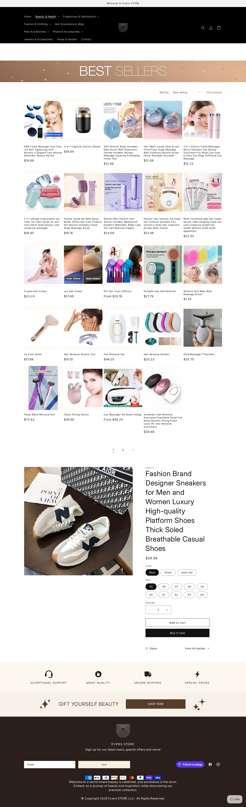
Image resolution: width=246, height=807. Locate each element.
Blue (152, 572)
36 (164, 586)
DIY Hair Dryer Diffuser (118, 291)
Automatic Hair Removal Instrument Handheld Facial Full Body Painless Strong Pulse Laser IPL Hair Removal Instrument (163, 420)
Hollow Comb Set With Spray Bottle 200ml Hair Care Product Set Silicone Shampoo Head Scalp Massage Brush (83, 223)
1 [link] (113, 449)
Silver (168, 572)
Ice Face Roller (33, 354)
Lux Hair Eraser (73, 291)
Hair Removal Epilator (157, 354)
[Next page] (133, 450)
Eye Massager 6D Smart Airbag (122, 414)
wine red (187, 572)
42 (176, 594)
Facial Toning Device (76, 414)
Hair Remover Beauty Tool (79, 354)
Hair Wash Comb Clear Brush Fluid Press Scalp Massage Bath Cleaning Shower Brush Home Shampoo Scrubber (161, 151)
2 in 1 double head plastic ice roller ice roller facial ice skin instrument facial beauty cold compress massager (41, 223)
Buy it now (177, 633)
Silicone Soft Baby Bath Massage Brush (198, 293)
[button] (47, 16)
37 (176, 586)
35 (151, 586)
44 (202, 594)
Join (104, 764)
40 (151, 594)
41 (163, 594)
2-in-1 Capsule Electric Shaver (82, 146)
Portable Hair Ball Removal (160, 291)
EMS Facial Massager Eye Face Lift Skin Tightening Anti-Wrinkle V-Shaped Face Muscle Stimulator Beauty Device (43, 151)
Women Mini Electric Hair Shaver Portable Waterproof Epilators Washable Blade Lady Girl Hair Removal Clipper (122, 223)
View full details (195, 648)
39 (202, 586)
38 (189, 586)
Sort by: (164, 92)
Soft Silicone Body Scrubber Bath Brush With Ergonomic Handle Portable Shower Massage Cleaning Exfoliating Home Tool (122, 152)
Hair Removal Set (114, 354)
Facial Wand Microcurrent (39, 414)
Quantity (150, 602)
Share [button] (153, 648)
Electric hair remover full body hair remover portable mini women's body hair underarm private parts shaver (162, 223)
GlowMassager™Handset (199, 354)
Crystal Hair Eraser (35, 291)
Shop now (156, 704)
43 (189, 594)
